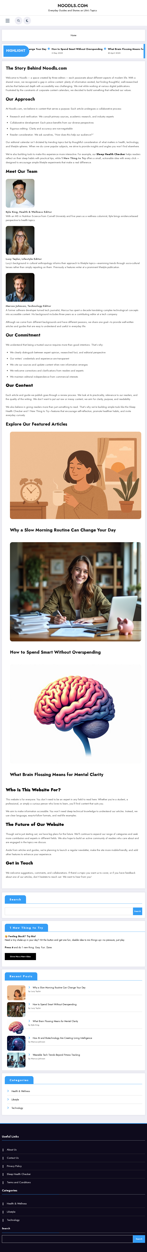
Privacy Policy (14, 1166)
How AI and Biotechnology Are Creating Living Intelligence (62, 1038)
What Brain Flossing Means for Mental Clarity (56, 774)
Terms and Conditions (19, 1182)
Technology (17, 1108)
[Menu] (7, 21)
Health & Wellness (20, 1091)
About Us (11, 1149)
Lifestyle (15, 1099)
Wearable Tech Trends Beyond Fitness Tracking (56, 1055)
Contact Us (13, 1158)
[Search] (18, 21)
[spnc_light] (27, 20)
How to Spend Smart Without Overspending (70, 49)
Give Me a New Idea (20, 956)
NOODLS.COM (73, 5)
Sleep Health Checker (110, 154)
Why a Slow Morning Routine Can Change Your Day (63, 530)
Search (15, 899)
